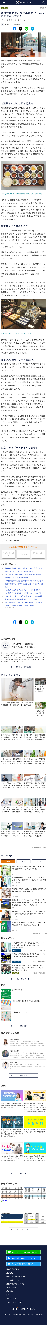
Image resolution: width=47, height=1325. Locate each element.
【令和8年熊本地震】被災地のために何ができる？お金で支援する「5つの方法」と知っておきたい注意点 (24, 583)
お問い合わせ (11, 1287)
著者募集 (9, 1291)
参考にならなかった (38, 554)
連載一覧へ (24, 1173)
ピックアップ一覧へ (23, 979)
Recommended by (36, 847)
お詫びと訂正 (11, 1298)
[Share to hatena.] (32, 29)
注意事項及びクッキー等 (15, 1284)
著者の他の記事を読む (24, 667)
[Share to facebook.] (14, 29)
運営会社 (9, 1273)
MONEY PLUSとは (12, 1269)
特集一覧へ (24, 1026)
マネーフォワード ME (14, 1302)
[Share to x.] (20, 29)
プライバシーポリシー (14, 1280)
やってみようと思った (8, 554)
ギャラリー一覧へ (23, 1230)
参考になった (23, 554)
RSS (7, 1295)
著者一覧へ (24, 1075)
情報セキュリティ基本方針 (15, 1276)
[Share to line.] (26, 29)
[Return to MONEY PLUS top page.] (23, 2)
